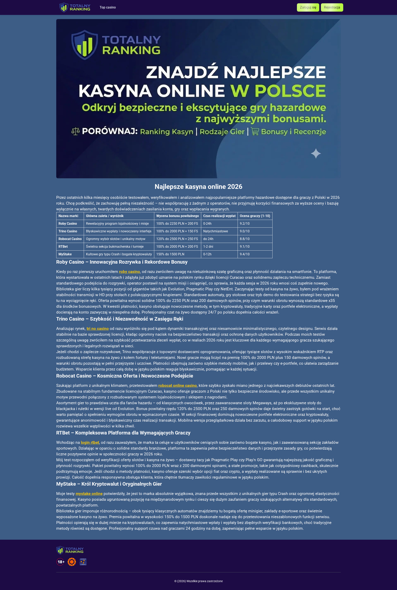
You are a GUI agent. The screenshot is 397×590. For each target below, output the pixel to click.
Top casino (108, 7)
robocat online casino (177, 385)
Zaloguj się (308, 7)
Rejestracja (332, 7)
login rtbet (90, 442)
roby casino (129, 271)
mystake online (89, 493)
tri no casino (98, 328)
